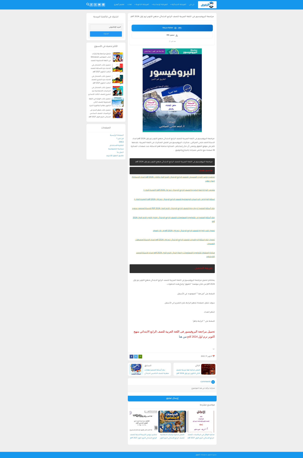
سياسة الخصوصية (116, 149)
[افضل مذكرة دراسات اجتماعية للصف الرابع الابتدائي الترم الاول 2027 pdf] (172, 422)
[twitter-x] (95, 5)
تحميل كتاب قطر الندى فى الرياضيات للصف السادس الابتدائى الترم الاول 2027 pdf (100, 113)
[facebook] (91, 5)
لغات (129, 5)
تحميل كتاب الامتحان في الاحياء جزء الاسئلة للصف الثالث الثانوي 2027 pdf (101, 68)
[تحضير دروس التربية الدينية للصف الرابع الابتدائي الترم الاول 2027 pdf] (143, 422)
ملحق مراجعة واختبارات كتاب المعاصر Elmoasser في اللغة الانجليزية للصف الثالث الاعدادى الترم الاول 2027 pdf (101, 57)
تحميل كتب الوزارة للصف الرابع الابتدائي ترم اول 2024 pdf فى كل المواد (184, 231)
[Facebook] (131, 356)
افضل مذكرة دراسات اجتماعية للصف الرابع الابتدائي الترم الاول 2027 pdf (172, 437)
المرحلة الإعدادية (160, 5)
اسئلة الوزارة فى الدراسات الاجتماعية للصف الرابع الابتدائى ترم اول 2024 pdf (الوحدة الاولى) (174, 199)
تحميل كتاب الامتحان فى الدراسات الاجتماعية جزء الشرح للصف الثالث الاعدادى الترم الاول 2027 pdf (99, 91)
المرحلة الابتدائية (179, 5)
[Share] (140, 356)
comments (206, 382)
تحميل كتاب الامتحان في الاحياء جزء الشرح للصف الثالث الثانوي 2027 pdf (101, 80)
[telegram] (103, 5)
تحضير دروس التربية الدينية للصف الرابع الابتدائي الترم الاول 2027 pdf (143, 436)
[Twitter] (136, 356)
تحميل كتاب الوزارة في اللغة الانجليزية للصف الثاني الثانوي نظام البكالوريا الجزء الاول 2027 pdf (100, 102)
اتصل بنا (120, 152)
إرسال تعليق (172, 398)
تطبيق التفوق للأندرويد (115, 156)
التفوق (198, 455)
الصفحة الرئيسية (117, 135)
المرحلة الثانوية (142, 5)
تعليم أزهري (119, 5)
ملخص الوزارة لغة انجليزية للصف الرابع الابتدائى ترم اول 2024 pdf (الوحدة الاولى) (179, 190)
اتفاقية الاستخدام (117, 146)
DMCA (121, 142)
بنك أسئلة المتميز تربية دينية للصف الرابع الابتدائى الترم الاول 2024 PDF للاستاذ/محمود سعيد (173, 209)
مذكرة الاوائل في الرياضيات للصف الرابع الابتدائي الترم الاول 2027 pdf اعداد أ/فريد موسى (201, 437)
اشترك (106, 34)
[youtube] (99, 5)
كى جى (191, 5)
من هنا (183, 336)
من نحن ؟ (120, 139)
